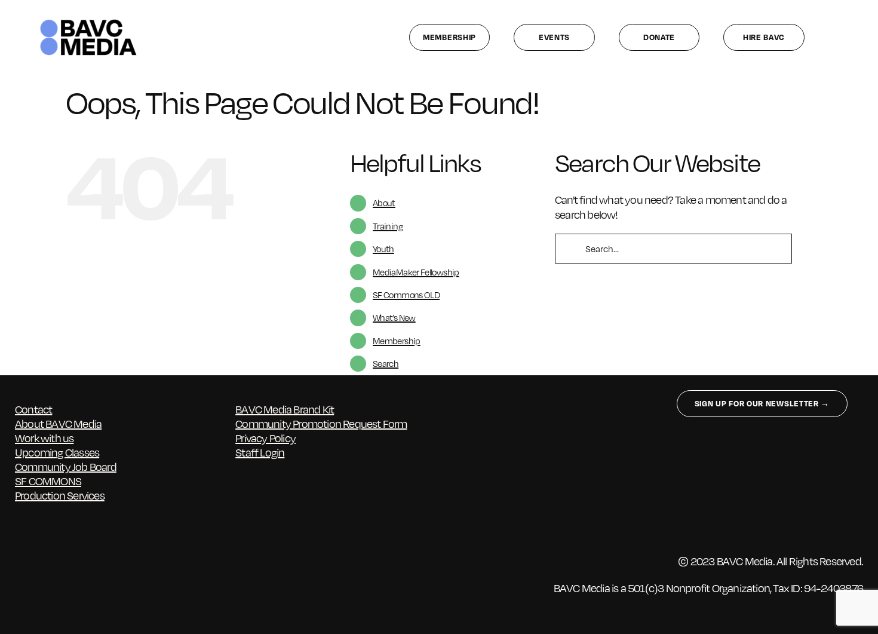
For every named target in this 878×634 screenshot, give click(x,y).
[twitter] (44, 574)
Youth (383, 249)
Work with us (44, 437)
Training (388, 226)
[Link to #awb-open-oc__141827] (844, 37)
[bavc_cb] (88, 21)
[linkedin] (90, 574)
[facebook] (20, 574)
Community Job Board (65, 466)
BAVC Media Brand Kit (284, 409)
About (384, 203)
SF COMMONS (48, 480)
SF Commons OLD (406, 295)
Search (385, 363)
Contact (33, 409)
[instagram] (67, 574)
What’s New (394, 317)
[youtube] (113, 574)
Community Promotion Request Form (321, 423)
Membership (396, 341)
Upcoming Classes (57, 452)
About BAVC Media (58, 423)
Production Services (60, 495)
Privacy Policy (265, 437)
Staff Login (259, 452)
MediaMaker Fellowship (416, 272)
